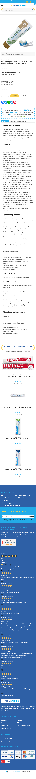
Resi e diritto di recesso (23, 725)
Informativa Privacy (6, 728)
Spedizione (4, 720)
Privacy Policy (21, 723)
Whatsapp (7, 503)
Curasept (18, 406)
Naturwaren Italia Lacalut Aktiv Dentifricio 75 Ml (18, 376)
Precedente (4, 571)
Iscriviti (31, 516)
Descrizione (5, 121)
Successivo (11, 571)
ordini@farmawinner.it (11, 505)
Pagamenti (20, 720)
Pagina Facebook (7, 738)
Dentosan (18, 437)
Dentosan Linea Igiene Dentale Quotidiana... (18, 438)
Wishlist (24, 95)
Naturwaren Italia (18, 375)
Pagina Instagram (7, 741)
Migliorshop (18, 771)
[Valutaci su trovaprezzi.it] (8, 542)
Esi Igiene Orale (5, 60)
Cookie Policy (4, 725)
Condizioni (4, 723)
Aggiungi (14, 95)
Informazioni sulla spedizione (18, 121)
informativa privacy (17, 519)
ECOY (10, 114)
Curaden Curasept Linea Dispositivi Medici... (18, 407)
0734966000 (8, 500)
